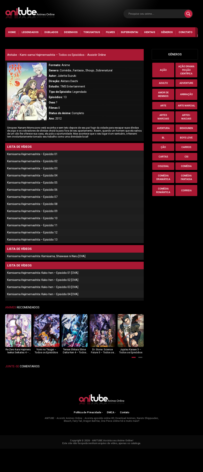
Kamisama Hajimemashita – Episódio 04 (32, 175)
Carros (186, 147)
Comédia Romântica (163, 190)
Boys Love (186, 137)
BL (163, 137)
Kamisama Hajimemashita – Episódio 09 (32, 211)
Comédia (186, 166)
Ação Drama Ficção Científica (186, 70)
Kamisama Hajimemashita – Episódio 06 (32, 189)
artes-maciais (186, 117)
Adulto (163, 83)
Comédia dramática (163, 177)
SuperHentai (129, 32)
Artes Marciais (163, 117)
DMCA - (111, 412)
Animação (186, 94)
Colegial (163, 166)
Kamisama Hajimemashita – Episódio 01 (32, 154)
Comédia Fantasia (186, 177)
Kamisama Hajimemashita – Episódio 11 (32, 225)
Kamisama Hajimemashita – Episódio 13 (32, 239)
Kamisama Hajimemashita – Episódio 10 (32, 218)
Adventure (186, 83)
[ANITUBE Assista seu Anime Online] (101, 400)
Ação (163, 70)
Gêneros (167, 32)
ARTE (163, 105)
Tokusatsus (91, 32)
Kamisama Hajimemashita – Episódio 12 (32, 232)
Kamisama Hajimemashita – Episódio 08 (32, 204)
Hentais (149, 32)
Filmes (110, 32)
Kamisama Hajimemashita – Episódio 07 (32, 196)
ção (163, 147)
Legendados (30, 32)
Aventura (163, 128)
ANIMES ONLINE (10, 450)
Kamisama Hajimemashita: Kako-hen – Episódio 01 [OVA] (42, 272)
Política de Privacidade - (88, 412)
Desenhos (71, 32)
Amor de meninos (163, 94)
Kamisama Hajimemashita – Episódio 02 (32, 161)
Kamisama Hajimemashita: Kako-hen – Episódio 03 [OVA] (42, 287)
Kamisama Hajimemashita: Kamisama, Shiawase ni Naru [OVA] (46, 256)
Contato (124, 412)
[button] (133, 357)
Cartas (163, 156)
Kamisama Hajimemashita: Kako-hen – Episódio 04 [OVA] (42, 294)
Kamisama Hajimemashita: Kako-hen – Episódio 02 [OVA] (42, 279)
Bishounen (186, 128)
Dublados (51, 32)
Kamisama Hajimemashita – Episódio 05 (32, 182)
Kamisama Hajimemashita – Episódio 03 (32, 168)
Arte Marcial (186, 105)
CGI (186, 156)
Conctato (185, 32)
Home (12, 32)
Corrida (186, 190)
